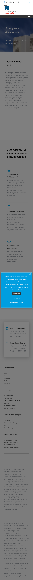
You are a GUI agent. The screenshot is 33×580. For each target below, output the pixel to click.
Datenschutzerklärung (16, 302)
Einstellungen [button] (16, 298)
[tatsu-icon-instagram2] (29, 2)
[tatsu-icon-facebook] (26, 2)
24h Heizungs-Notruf (12, 2)
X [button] (30, 274)
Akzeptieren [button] (16, 293)
